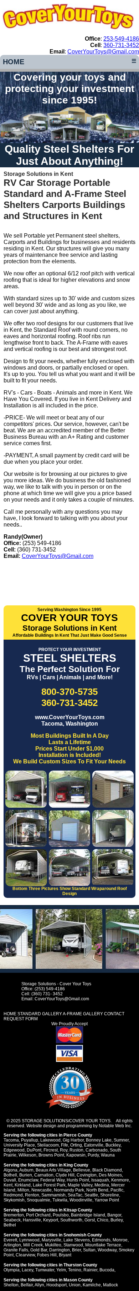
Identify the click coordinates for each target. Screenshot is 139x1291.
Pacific (116, 1190)
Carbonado (97, 1150)
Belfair (27, 1284)
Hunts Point (78, 1180)
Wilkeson (27, 1155)
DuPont (34, 1150)
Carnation (43, 1175)
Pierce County (77, 1135)
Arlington (12, 1244)
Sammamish (53, 1195)
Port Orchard (38, 1215)
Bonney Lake (99, 1140)
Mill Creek (33, 1244)
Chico (102, 1220)
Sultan (89, 1249)
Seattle (91, 1195)
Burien (25, 1175)
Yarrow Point (106, 1200)
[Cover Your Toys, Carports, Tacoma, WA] (69, 575)
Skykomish (14, 1200)
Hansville (32, 1220)
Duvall (10, 1180)
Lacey (27, 1269)
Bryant (65, 1254)
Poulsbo (61, 1215)
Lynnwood (29, 1239)
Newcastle (41, 1190)
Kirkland (23, 1185)
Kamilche (92, 1284)
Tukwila (59, 1200)
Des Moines (110, 1175)
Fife (64, 1145)
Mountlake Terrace (103, 1244)
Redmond (13, 1195)
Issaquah (100, 1180)
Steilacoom (48, 1145)
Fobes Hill (47, 1254)
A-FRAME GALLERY (83, 1013)
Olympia (12, 1269)
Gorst (89, 1220)
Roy (63, 1150)
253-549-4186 (121, 39)
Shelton (11, 1284)
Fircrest (50, 1150)
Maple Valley (80, 1185)
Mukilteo (53, 1244)
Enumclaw (28, 1180)
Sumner (121, 1140)
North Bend (97, 1190)
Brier (76, 1249)
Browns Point (51, 1155)
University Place (19, 1145)
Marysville (51, 1239)
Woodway (107, 1249)
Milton (23, 1190)
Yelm (61, 1269)
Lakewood (50, 1140)
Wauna (108, 1155)
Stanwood (73, 1244)
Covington (87, 1175)
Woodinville (81, 1200)
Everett (10, 1239)
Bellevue (81, 1170)
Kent (8, 1185)
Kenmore (120, 1180)
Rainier (90, 1269)
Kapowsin (76, 1155)
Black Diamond (107, 1170)
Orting (76, 1145)
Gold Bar (38, 1249)
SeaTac (75, 1195)
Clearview (25, 1254)
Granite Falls (16, 1249)
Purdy (93, 1155)
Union (75, 1284)
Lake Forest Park (49, 1185)
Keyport (50, 1220)
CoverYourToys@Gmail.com (103, 52)
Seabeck (12, 1220)
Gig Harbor (73, 1140)
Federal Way (52, 1180)
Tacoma (11, 1140)
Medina (101, 1185)
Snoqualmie (38, 1200)
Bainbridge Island (88, 1215)
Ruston (76, 1150)
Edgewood (14, 1150)
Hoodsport (56, 1284)
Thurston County (80, 1264)
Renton (32, 1195)
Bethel (10, 1225)
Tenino (74, 1269)
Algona (10, 1170)
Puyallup (29, 1140)
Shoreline (109, 1195)
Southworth (71, 1220)
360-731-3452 (121, 45)
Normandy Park (69, 1190)
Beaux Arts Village (53, 1170)
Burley (116, 1220)
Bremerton (14, 1215)
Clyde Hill (65, 1175)
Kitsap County (77, 1210)
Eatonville (93, 1145)
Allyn (39, 1284)
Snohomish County (82, 1234)
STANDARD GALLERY (39, 1013)
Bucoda (106, 1269)
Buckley (112, 1145)
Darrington (59, 1249)
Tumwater (44, 1269)
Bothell (10, 1175)
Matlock (110, 1284)
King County (75, 1165)
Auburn (26, 1170)
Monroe (120, 1239)
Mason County (78, 1279)
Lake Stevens (76, 1239)
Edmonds (101, 1239)
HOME (13, 62)
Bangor (114, 1215)
